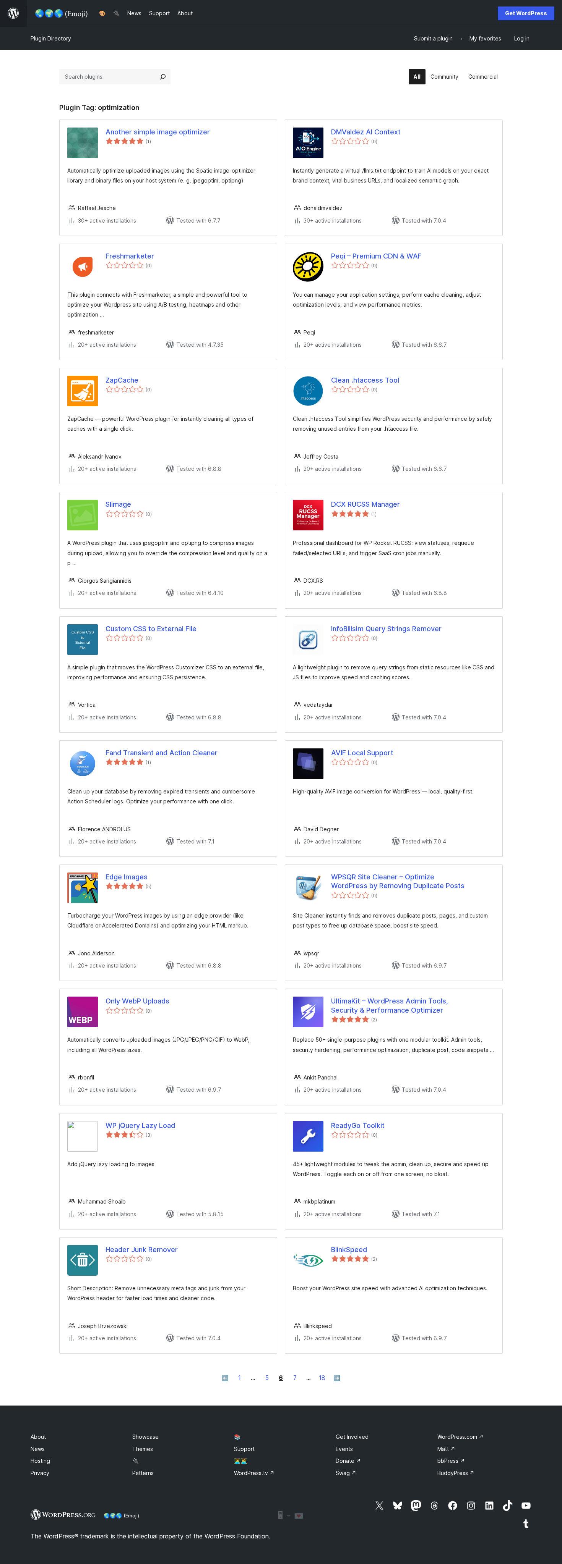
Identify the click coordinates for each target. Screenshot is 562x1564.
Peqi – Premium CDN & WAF (376, 256)
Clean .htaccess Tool (365, 380)
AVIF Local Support (362, 753)
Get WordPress (526, 13)
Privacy (40, 1473)
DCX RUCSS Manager (365, 504)
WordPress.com (460, 1436)
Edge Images (127, 877)
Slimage (118, 504)
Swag (346, 1473)
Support (244, 1449)
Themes (142, 1449)
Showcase (145, 1436)
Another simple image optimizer (158, 132)
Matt (446, 1449)
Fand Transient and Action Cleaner (162, 753)
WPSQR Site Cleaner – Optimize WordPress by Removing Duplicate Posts (398, 881)
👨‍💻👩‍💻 (240, 1460)
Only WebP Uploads (137, 1001)
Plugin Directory (51, 38)
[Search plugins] (163, 76)
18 (322, 1377)
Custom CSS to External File (151, 629)
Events (344, 1449)
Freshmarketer (130, 256)
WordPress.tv (254, 1473)
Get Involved (352, 1436)
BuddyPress (455, 1473)
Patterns (143, 1473)
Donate (348, 1460)
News (38, 1449)
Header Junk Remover (142, 1250)
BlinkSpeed (349, 1250)
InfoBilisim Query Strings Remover (386, 629)
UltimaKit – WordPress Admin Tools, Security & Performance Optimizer (389, 1005)
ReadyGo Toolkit (358, 1125)
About (38, 1436)
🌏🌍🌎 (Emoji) (121, 1515)
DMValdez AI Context (366, 132)
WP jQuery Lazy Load (140, 1125)
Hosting (40, 1460)
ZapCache (122, 380)
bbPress (451, 1460)
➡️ (336, 1378)
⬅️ (225, 1378)
